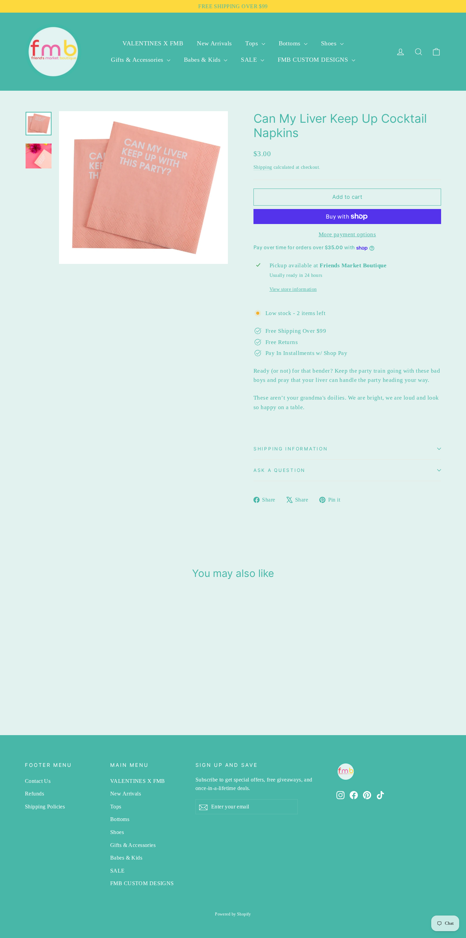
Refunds (34, 793)
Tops (252, 43)
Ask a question (279, 470)
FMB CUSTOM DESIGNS (314, 59)
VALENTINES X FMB (152, 43)
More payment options (347, 234)
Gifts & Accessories (138, 59)
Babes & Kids (203, 59)
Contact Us (37, 781)
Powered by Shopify (233, 914)
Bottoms (290, 43)
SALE (250, 59)
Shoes (329, 43)
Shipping (262, 167)
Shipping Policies (45, 806)
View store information (293, 289)
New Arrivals (214, 43)
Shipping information (290, 448)
